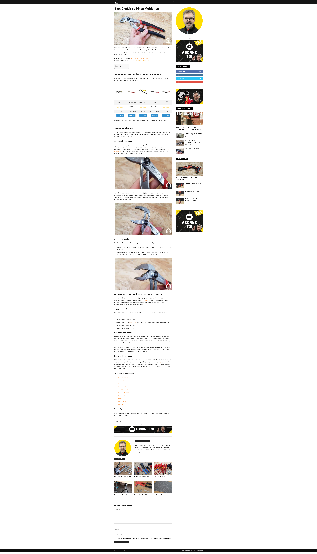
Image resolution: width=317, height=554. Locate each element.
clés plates (145, 300)
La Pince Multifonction (122, 393)
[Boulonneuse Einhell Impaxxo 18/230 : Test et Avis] (180, 201)
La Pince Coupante (121, 384)
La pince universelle (122, 390)
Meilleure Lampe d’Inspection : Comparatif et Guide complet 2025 (193, 134)
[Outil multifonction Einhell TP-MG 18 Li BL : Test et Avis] (180, 185)
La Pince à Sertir (121, 401)
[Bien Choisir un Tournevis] (163, 468)
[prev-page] (115, 499)
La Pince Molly (120, 396)
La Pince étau (120, 404)
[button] (201, 2)
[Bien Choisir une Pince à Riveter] (143, 487)
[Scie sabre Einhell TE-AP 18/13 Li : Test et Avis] (189, 169)
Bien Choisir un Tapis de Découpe (162, 494)
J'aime (200, 71)
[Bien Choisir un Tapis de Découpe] (163, 487)
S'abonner (198, 81)
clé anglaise (132, 322)
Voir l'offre (120, 115)
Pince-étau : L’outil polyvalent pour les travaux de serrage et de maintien (193, 142)
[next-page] (118, 499)
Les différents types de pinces (139, 58)
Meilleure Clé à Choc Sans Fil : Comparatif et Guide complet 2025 (189, 128)
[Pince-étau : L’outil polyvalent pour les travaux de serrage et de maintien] (180, 143)
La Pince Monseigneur (122, 387)
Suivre (199, 74)
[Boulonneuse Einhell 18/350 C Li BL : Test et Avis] (180, 193)
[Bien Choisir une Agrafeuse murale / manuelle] (123, 468)
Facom (160, 362)
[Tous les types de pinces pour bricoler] (143, 468)
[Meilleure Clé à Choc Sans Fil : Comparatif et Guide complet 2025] (189, 118)
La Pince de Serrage (122, 378)
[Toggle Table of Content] (125, 66)
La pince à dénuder (121, 381)
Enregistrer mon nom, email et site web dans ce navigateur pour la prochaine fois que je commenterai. (143, 538)
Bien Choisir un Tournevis (160, 476)
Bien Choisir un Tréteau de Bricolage (123, 494)
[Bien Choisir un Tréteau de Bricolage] (123, 487)
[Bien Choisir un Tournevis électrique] (180, 151)
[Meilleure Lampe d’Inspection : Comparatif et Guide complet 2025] (180, 135)
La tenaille (119, 398)
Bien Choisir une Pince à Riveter (142, 494)
